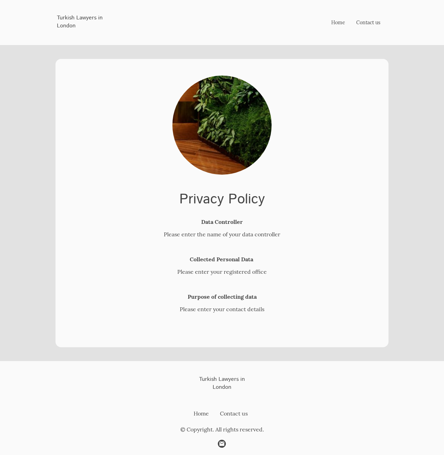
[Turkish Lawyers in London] (83, 36)
